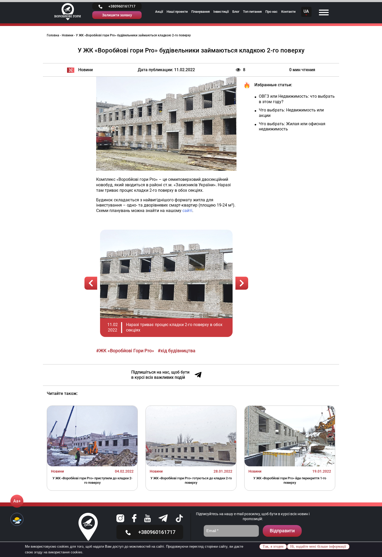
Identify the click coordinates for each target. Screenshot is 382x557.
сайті (187, 210)
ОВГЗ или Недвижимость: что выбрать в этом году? (297, 99)
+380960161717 (121, 6)
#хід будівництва (176, 350)
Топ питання (252, 12)
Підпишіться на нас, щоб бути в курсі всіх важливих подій (160, 375)
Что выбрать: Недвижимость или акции (291, 113)
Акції (159, 12)
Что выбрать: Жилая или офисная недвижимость (292, 126)
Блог (235, 12)
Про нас (271, 12)
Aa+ (17, 501)
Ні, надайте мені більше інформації (318, 546)
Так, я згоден (273, 546)
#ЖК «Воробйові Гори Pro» (125, 350)
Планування (200, 12)
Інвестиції (221, 12)
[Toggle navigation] (324, 12)
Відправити (282, 530)
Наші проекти (177, 12)
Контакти (288, 12)
